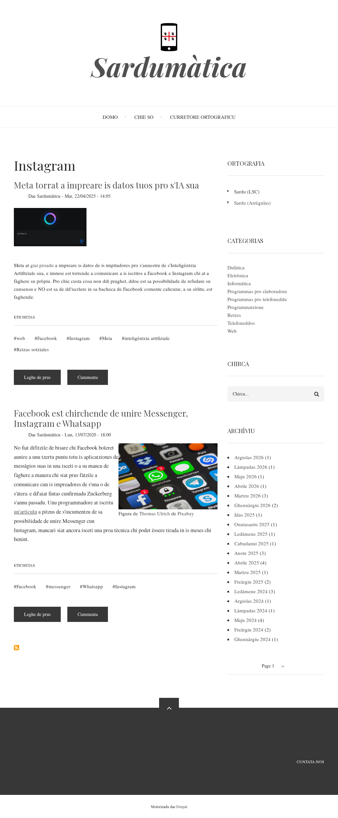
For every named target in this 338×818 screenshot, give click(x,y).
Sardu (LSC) (246, 191)
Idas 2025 (244, 514)
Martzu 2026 (247, 495)
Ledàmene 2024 (251, 591)
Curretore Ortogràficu (203, 117)
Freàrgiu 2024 (248, 629)
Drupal (181, 806)
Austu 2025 (246, 553)
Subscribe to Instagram (16, 647)
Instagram (79, 338)
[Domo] (169, 36)
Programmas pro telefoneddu (257, 299)
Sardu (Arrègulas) (252, 202)
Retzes (234, 315)
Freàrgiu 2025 (248, 581)
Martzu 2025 (247, 572)
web (21, 338)
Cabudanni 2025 (251, 543)
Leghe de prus (42, 379)
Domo (110, 117)
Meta (107, 338)
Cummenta (88, 377)
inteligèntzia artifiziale (147, 338)
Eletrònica (237, 275)
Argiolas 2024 (249, 600)
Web (232, 330)
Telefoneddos (241, 323)
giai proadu (42, 265)
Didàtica (236, 267)
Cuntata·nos (310, 761)
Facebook (47, 338)
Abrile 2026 (246, 486)
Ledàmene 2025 (251, 533)
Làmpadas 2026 (250, 466)
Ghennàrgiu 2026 (252, 505)
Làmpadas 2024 (250, 610)
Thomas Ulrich (154, 513)
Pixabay (186, 513)
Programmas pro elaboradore (257, 291)
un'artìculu (25, 511)
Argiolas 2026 (249, 457)
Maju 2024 (245, 620)
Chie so (143, 117)
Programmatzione (245, 307)
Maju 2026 (245, 476)
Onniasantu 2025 (252, 524)
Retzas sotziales (33, 349)
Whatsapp (93, 586)
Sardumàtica (169, 66)
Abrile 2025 (246, 562)
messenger (59, 586)
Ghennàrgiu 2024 (252, 639)
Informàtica (239, 283)
